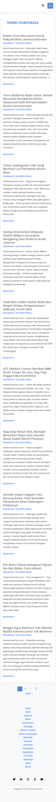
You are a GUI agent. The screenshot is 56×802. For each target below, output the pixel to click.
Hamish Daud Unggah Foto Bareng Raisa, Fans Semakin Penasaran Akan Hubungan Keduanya (23, 500)
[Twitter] (14, 779)
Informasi (28, 745)
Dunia (28, 712)
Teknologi (28, 759)
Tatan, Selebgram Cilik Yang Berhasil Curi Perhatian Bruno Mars (24, 168)
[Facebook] (35, 779)
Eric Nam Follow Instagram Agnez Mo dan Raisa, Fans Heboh (27, 566)
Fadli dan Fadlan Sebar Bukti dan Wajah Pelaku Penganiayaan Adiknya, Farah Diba (27, 305)
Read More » (9, 84)
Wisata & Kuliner (28, 730)
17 (36, 688)
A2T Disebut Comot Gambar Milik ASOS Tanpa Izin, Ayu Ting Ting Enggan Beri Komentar (27, 372)
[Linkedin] (21, 779)
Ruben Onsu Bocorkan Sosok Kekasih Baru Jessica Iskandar (25, 37)
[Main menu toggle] (50, 6)
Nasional (28, 715)
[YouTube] (41, 779)
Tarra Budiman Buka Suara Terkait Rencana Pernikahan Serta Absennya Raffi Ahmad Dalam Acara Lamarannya (28, 100)
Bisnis (28, 719)
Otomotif (28, 755)
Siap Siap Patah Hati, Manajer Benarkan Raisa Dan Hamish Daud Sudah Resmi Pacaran (24, 435)
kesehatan (28, 752)
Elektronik (28, 737)
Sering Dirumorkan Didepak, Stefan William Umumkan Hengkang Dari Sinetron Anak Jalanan (24, 237)
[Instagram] (28, 779)
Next (29, 693)
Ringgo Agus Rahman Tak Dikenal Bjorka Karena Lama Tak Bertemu (27, 629)
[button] (43, 6)
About (28, 766)
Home (28, 708)
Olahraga (28, 726)
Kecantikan (28, 748)
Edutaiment (8, 43)
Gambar (28, 741)
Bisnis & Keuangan (28, 734)
